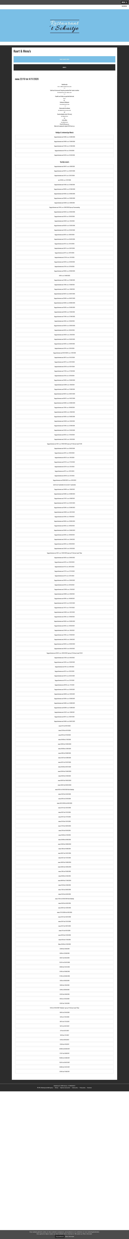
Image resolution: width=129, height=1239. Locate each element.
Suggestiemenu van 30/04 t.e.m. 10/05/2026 (64, 198)
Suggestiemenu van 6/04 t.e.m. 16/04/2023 (64, 535)
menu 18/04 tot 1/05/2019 (64, 876)
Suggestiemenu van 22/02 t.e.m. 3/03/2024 (64, 439)
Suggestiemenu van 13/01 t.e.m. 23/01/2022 (64, 662)
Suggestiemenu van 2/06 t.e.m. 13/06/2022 (64, 617)
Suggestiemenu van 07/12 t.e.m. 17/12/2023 (64, 462)
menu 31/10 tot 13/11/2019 (64, 821)
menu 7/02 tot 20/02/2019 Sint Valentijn (64, 899)
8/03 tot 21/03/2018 (64, 999)
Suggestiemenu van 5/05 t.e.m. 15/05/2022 (64, 626)
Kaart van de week (64, 59)
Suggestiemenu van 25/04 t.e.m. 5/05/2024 (64, 421)
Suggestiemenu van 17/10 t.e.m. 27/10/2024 (64, 371)
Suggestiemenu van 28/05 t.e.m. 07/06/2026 (64, 189)
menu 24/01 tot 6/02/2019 (64, 903)
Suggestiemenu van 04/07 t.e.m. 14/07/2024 (64, 398)
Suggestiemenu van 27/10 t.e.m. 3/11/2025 (64, 257)
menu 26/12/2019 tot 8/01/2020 (64, 803)
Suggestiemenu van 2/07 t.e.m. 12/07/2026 (64, 175)
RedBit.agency (50, 1087)
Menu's (64, 67)
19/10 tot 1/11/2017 (64, 1035)
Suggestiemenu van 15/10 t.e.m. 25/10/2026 (64, 155)
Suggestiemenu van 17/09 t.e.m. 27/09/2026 (64, 146)
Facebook (124, 6)
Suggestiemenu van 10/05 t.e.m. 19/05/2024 (64, 416)
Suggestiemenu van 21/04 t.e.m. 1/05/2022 (64, 630)
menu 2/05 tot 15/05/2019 (64, 871)
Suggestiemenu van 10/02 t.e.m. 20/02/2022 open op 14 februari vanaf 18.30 (64, 653)
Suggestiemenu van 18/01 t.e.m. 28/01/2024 (64, 448)
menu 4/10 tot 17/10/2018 (65, 939)
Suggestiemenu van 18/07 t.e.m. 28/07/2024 (64, 394)
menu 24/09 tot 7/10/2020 (64, 739)
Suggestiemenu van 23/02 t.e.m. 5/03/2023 (64, 548)
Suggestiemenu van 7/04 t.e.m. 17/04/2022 (64, 635)
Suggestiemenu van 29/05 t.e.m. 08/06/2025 (64, 303)
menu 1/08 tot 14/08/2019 (64, 849)
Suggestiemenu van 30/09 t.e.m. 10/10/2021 (64, 694)
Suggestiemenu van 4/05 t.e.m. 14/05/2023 (64, 526)
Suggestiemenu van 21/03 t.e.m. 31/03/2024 (64, 430)
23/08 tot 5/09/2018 (64, 949)
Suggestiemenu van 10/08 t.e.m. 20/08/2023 (64, 494)
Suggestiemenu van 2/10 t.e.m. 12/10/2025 (64, 266)
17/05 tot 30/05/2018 (64, 976)
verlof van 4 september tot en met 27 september (64, 485)
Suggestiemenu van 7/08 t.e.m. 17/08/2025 (64, 284)
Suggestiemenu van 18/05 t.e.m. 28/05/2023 (64, 521)
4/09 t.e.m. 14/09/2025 (64, 275)
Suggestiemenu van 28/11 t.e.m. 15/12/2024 (64, 357)
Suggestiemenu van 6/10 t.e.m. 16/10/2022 (64, 585)
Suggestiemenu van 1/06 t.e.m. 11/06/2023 (64, 516)
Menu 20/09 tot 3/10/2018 (64, 944)
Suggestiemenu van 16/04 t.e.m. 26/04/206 (64, 203)
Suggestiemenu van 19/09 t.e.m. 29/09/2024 (64, 380)
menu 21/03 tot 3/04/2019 (64, 885)
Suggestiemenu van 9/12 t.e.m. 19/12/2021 (64, 671)
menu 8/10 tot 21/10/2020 (64, 735)
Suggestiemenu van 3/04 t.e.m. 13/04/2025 (64, 321)
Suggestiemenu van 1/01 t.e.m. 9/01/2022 (64, 667)
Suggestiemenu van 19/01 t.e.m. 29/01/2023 (64, 557)
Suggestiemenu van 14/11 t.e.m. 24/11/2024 (64, 362)
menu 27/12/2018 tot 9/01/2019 (64, 912)
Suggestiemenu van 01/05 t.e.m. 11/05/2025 (64, 312)
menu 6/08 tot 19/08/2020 (64, 753)
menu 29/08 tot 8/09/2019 (64, 839)
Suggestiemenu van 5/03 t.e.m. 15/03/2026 (64, 216)
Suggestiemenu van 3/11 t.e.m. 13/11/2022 (64, 576)
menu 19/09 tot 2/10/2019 (64, 835)
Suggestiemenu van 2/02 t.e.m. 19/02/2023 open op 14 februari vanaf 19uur (64, 553)
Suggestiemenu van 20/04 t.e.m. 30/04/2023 (64, 530)
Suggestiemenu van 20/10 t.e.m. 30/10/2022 (64, 580)
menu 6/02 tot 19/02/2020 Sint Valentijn (64, 789)
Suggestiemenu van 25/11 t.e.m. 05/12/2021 (64, 676)
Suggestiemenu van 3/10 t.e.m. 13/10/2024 (64, 375)
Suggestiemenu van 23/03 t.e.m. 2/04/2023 (64, 539)
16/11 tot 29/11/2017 (64, 1026)
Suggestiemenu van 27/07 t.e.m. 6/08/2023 (64, 498)
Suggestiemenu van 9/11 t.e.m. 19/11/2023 (64, 471)
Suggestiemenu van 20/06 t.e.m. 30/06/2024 (64, 403)
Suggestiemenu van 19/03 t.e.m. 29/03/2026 (64, 212)
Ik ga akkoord (60, 1236)
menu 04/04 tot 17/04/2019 (64, 880)
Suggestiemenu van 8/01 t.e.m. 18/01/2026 (64, 234)
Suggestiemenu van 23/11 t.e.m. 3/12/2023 (64, 466)
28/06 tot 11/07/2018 (64, 967)
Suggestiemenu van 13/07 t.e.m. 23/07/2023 (64, 503)
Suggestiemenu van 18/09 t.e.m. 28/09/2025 (64, 271)
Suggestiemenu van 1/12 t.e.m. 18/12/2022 (64, 566)
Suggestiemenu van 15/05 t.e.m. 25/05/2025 (64, 307)
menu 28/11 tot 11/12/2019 (64, 812)
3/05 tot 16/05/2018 (64, 980)
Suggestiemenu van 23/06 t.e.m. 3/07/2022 (64, 612)
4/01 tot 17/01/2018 (64, 1017)
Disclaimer (89, 1087)
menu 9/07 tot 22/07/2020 (64, 762)
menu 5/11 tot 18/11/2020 (64, 726)
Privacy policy (82, 1087)
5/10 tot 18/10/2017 (64, 1040)
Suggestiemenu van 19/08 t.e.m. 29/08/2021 (64, 703)
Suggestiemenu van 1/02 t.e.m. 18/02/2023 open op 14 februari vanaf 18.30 (64, 444)
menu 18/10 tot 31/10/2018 (64, 935)
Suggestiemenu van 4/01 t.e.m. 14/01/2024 (64, 453)
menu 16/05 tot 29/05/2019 (64, 867)
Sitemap (56, 1087)
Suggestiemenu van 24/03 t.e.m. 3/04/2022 (64, 639)
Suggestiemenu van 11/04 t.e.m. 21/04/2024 (64, 425)
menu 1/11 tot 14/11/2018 (64, 930)
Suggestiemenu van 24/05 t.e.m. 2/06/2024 (64, 412)
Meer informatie (69, 1236)
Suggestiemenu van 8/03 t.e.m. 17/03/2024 (64, 435)
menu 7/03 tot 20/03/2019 (64, 889)
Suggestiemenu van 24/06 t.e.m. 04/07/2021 (64, 721)
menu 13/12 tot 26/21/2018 (64, 917)
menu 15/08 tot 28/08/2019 (64, 844)
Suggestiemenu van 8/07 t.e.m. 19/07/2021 (64, 717)
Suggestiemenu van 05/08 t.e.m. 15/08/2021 (64, 707)
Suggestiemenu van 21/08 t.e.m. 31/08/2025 (64, 280)
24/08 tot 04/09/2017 (64, 1049)
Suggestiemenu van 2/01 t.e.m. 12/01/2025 (64, 348)
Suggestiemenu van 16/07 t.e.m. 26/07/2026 (64, 171)
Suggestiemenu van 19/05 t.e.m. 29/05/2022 (64, 621)
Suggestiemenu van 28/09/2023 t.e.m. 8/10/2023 (64, 480)
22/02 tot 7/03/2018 (64, 1003)
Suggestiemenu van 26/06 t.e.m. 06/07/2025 (64, 298)
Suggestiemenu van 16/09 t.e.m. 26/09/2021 (64, 698)
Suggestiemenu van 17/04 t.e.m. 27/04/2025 (64, 316)
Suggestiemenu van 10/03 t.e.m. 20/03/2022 (64, 644)
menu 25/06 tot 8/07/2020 (64, 767)
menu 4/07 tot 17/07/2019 (64, 858)
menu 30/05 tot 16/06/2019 (64, 862)
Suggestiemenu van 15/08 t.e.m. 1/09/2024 (64, 385)
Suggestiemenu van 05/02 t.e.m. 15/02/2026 (64, 225)
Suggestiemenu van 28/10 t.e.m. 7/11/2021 (64, 685)
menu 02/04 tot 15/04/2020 (64, 771)
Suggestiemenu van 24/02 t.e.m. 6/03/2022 (64, 648)
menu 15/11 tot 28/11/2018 (64, 926)
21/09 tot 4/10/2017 (64, 1044)
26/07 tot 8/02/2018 (64, 958)
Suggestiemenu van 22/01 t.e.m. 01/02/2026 (64, 230)
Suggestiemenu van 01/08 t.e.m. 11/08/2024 (64, 389)
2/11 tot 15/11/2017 (64, 1030)
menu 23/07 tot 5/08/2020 (64, 758)
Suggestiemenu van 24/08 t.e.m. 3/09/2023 (64, 489)
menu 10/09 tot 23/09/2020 (64, 744)
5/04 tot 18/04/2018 (64, 990)
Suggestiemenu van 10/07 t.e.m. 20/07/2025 (64, 294)
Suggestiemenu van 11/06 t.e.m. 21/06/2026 (64, 184)
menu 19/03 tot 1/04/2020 (64, 776)
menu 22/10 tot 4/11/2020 (64, 730)
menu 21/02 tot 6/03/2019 (64, 894)
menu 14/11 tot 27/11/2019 (64, 817)
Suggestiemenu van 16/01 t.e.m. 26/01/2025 (64, 344)
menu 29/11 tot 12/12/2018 (64, 921)
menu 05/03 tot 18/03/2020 (64, 780)
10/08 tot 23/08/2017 (64, 1058)
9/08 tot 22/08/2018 (64, 953)
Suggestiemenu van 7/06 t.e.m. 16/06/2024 (64, 407)
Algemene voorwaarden (65, 1087)
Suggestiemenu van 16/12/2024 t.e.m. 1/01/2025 (64, 353)
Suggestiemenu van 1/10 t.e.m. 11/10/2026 (64, 150)
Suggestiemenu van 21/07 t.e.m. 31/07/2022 (64, 603)
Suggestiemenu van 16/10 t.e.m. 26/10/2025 (64, 262)
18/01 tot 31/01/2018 (64, 1012)
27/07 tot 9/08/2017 (64, 1053)
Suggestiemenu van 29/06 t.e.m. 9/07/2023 (64, 512)
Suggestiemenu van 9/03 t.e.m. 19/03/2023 (64, 544)
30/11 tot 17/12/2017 (64, 1021)
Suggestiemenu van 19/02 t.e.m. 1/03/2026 (64, 221)
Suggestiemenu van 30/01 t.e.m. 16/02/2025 (64, 339)
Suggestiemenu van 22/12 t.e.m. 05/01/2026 (64, 239)
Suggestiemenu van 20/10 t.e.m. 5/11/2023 (64, 476)
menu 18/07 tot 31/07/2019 (64, 853)
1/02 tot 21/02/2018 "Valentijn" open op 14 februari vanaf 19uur (64, 1008)
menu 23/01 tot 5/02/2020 (64, 794)
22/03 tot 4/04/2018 (64, 994)
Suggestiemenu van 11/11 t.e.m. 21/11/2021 (64, 680)
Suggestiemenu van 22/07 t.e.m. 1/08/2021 (64, 712)
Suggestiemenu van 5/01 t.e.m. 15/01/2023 (64, 562)
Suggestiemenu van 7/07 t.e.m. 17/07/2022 (64, 607)
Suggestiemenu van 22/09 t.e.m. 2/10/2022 (64, 589)
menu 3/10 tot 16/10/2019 (65, 830)
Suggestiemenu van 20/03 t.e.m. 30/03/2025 (64, 325)
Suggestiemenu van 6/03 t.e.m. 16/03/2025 (64, 330)
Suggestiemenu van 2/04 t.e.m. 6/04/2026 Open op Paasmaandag (64, 207)
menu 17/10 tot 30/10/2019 (64, 826)
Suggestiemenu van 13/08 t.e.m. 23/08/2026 (64, 137)
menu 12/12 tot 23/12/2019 (64, 808)
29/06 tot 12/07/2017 (64, 1067)
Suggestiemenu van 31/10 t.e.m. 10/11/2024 (64, 366)
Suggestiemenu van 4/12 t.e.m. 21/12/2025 (64, 244)
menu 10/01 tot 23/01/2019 (64, 908)
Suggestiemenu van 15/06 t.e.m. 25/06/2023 (64, 507)
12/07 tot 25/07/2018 (64, 962)
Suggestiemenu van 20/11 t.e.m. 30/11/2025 (64, 248)
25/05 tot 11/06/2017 (64, 1071)
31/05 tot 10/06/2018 (64, 971)
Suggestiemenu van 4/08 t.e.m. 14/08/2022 (64, 598)
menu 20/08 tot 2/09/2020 (64, 748)
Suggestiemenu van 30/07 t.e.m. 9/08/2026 (64, 166)
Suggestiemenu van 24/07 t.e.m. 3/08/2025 (64, 289)
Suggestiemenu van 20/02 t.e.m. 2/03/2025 (64, 335)
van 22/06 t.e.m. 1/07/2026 (64, 180)
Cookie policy (75, 1087)
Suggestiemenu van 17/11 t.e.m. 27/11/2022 (64, 571)
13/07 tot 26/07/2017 (64, 1062)
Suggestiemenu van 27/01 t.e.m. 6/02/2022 (64, 657)
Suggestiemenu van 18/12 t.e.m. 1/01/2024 (64, 457)
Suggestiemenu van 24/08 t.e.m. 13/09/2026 (64, 141)
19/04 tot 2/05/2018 (64, 985)
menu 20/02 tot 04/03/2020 (64, 785)
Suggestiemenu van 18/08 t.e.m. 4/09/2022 (64, 594)
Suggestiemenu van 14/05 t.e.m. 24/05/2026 (64, 194)
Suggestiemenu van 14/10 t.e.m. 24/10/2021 (64, 689)
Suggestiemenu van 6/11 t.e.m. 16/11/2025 (64, 253)
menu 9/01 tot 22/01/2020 (64, 798)
